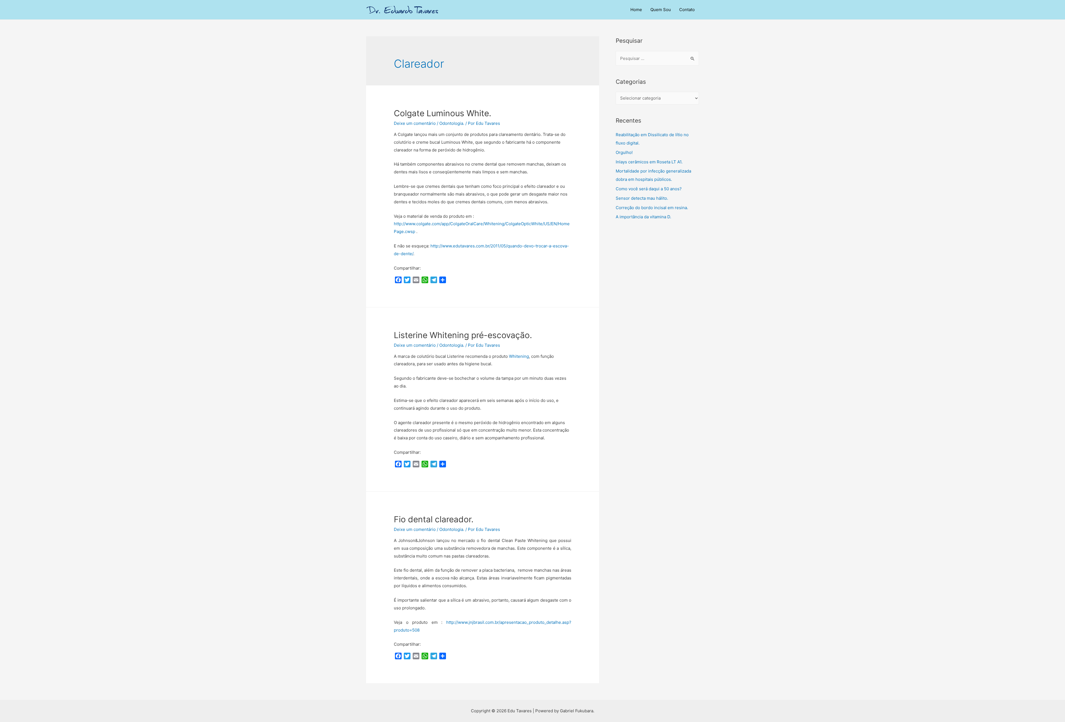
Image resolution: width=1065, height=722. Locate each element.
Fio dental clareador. (433, 519)
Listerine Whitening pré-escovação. (463, 335)
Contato (687, 9)
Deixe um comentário (415, 123)
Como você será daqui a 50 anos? (649, 188)
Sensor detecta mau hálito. (642, 198)
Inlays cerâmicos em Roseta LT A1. (649, 161)
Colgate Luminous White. (442, 113)
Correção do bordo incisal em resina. (652, 207)
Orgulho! (624, 152)
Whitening (519, 356)
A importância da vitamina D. (643, 216)
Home (636, 9)
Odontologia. (451, 123)
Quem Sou (660, 9)
